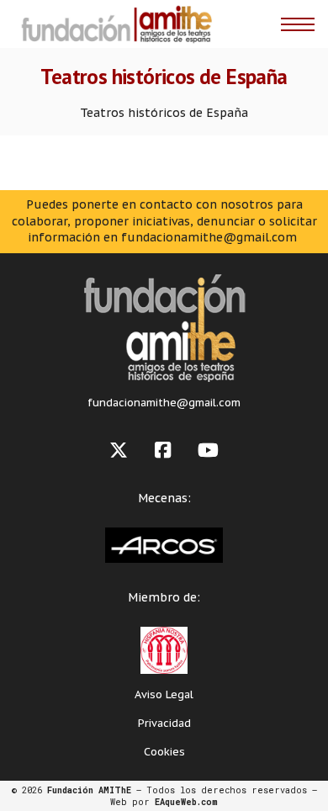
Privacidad (164, 723)
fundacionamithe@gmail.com (164, 402)
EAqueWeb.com (186, 802)
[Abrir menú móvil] (298, 24)
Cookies (164, 752)
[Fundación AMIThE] (114, 24)
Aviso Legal (164, 694)
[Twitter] (118, 450)
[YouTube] (208, 450)
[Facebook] (162, 450)
